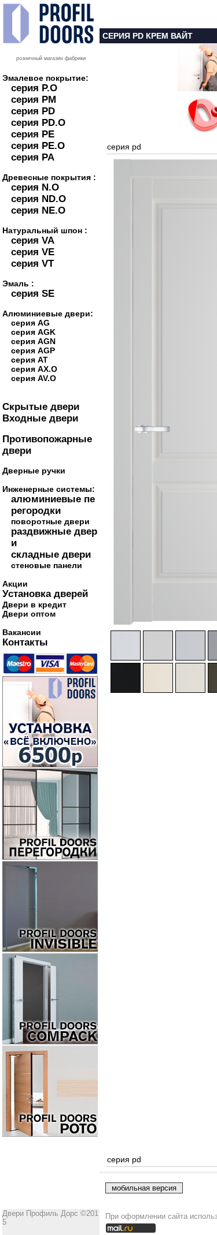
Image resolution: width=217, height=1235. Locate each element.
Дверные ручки (33, 470)
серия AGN (33, 341)
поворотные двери (50, 521)
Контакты (25, 642)
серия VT (32, 263)
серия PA (32, 157)
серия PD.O (38, 122)
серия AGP (33, 350)
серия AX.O (34, 369)
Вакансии (21, 632)
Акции (15, 583)
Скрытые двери (40, 406)
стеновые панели (46, 565)
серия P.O (34, 88)
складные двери (51, 554)
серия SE (32, 293)
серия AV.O (33, 378)
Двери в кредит (34, 604)
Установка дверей (45, 593)
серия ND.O (38, 198)
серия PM (33, 99)
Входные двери (40, 418)
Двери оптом (29, 613)
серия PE (32, 134)
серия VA (32, 240)
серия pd (124, 146)
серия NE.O (38, 210)
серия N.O (35, 187)
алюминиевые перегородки (53, 505)
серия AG (30, 322)
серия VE (32, 252)
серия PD (33, 111)
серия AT (29, 359)
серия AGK (33, 332)
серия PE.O (38, 145)
